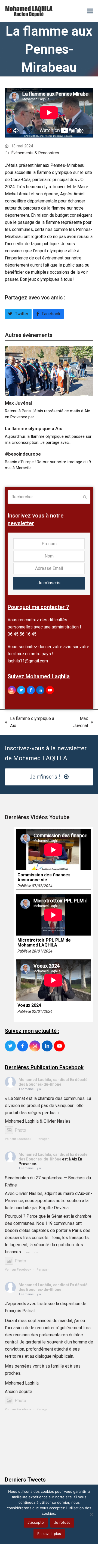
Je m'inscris (49, 582)
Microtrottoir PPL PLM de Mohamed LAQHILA (44, 943)
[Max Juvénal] (49, 370)
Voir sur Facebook (18, 1139)
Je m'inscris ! (44, 777)
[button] (90, 11)
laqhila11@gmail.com (28, 661)
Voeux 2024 (29, 1005)
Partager (42, 1139)
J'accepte (35, 1522)
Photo (20, 1130)
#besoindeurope (23, 454)
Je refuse (62, 1522)
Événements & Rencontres (35, 152)
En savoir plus (49, 1533)
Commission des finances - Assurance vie (45, 877)
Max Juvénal (18, 403)
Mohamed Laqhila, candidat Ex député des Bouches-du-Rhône (53, 1081)
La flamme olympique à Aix (33, 428)
